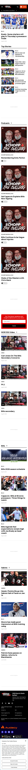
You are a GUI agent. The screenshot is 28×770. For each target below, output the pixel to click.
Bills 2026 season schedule (13, 469)
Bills (2, 31)
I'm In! (14, 326)
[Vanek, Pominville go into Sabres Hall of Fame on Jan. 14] (14, 578)
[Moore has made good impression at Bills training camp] (14, 609)
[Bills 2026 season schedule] (14, 456)
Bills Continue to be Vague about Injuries (12, 238)
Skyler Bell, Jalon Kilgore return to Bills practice (20, 63)
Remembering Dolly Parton (13, 158)
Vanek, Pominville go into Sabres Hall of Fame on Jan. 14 (13, 593)
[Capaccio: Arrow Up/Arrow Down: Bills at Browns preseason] (7, 71)
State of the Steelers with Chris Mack (12, 279)
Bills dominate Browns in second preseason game (20, 81)
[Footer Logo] (14, 727)
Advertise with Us (18, 715)
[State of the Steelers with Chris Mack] (14, 260)
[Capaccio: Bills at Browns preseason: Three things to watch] (14, 483)
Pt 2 (3, 384)
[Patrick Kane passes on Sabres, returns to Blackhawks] (14, 640)
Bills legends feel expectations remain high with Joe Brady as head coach (12, 529)
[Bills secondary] (14, 398)
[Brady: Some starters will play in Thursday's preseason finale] (14, 21)
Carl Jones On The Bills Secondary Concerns (11, 356)
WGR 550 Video (8, 332)
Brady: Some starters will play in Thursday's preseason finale (14, 36)
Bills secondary (8, 411)
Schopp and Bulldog (7, 155)
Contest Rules (4, 715)
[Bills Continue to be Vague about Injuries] (14, 219)
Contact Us (3, 710)
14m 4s (4, 242)
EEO (16, 710)
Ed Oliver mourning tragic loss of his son (21, 90)
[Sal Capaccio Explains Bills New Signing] (14, 178)
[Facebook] (2, 703)
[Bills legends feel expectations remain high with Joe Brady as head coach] (14, 514)
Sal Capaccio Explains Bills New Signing (13, 197)
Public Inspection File (5, 713)
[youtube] (9, 703)
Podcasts (5, 123)
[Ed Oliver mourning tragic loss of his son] (7, 90)
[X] (5, 703)
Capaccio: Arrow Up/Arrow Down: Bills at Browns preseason (20, 73)
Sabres (4, 568)
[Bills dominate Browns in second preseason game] (7, 81)
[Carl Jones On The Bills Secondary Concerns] (14, 343)
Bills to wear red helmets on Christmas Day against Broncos (20, 55)
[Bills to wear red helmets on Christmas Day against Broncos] (7, 53)
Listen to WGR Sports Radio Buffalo (6, 707)
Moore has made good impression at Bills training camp (13, 624)
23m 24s (5, 283)
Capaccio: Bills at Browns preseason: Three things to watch (13, 498)
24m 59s (5, 201)
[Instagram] (12, 703)
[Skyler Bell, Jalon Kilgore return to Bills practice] (7, 62)
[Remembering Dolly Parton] (14, 140)
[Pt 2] (14, 372)
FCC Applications (18, 713)
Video (2, 352)
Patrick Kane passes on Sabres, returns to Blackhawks (11, 655)
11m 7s (4, 160)
